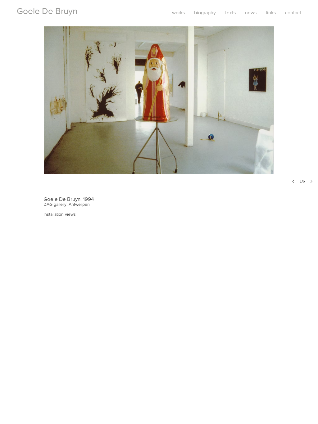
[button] (159, 111)
